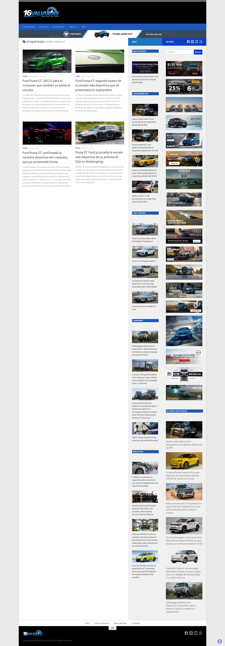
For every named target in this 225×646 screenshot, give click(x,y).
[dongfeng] (184, 111)
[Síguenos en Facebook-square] (188, 41)
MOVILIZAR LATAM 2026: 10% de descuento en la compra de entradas (145, 79)
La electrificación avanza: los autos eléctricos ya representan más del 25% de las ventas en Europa (182, 475)
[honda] (184, 206)
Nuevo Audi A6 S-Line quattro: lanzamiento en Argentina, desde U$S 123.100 (145, 148)
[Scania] (184, 225)
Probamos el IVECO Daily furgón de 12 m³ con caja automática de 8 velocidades (144, 284)
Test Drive (44, 27)
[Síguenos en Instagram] (200, 41)
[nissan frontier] (184, 363)
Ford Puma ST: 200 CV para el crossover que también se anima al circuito (46, 85)
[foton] (112, 34)
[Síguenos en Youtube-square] (196, 41)
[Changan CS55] (184, 129)
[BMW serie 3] (184, 345)
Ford (25, 76)
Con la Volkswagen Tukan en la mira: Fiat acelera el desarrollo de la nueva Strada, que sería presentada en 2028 (184, 540)
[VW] (184, 166)
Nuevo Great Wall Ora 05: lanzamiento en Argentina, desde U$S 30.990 (184, 444)
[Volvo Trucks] (184, 381)
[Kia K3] (184, 147)
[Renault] (184, 312)
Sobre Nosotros (101, 623)
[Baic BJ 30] (184, 75)
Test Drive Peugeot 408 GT (144, 261)
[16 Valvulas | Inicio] (42, 12)
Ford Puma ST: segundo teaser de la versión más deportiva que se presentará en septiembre (98, 85)
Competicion (58, 27)
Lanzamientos (29, 27)
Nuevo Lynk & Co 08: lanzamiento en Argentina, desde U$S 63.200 (144, 199)
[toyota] (184, 297)
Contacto (136, 623)
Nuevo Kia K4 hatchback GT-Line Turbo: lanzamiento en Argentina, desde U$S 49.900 (144, 173)
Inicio (87, 623)
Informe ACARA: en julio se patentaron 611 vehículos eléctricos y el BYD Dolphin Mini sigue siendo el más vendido (144, 571)
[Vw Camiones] (184, 279)
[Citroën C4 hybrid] (184, 399)
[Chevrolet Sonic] (184, 261)
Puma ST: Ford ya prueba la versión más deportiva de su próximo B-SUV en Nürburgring (99, 157)
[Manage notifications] (220, 641)
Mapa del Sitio (120, 623)
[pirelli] (184, 93)
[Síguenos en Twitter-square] (192, 41)
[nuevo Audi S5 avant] (184, 243)
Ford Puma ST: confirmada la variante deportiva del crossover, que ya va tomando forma (45, 157)
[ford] (184, 188)
